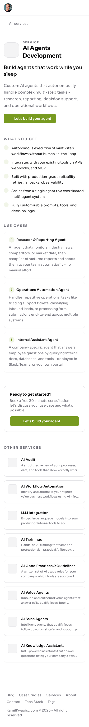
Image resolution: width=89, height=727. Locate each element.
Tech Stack (34, 702)
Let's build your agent (32, 118)
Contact (13, 702)
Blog (10, 695)
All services (18, 23)
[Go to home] (8, 7)
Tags (52, 702)
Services (53, 695)
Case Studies (30, 695)
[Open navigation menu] (81, 7)
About (71, 695)
